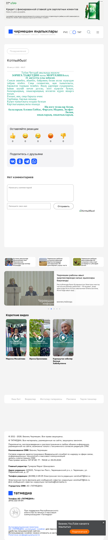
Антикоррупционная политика (23, 527)
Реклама (71, 399)
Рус (65, 32)
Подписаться (79, 531)
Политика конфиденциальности (24, 535)
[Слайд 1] (48, 308)
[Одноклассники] (20, 161)
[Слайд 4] (56, 308)
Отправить (63, 206)
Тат (79, 32)
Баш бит (16, 399)
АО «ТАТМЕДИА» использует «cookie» (26, 529)
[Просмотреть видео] (16, 338)
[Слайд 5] (59, 308)
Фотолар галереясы (51, 399)
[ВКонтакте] (12, 161)
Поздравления (18, 51)
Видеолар (30, 399)
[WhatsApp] (34, 161)
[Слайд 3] (54, 308)
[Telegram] (27, 161)
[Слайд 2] (51, 308)
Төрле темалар (88, 399)
